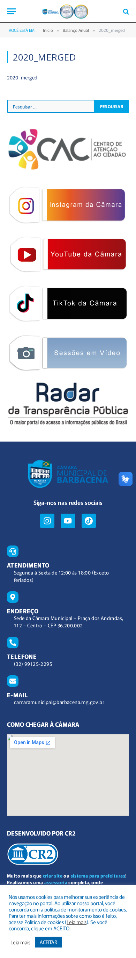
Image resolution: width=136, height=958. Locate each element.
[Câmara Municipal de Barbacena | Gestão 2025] (68, 11)
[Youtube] (68, 521)
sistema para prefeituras (98, 875)
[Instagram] (47, 521)
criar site (52, 875)
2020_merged (22, 77)
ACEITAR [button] (48, 941)
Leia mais (76, 922)
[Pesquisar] (125, 11)
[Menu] (11, 11)
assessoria (55, 882)
